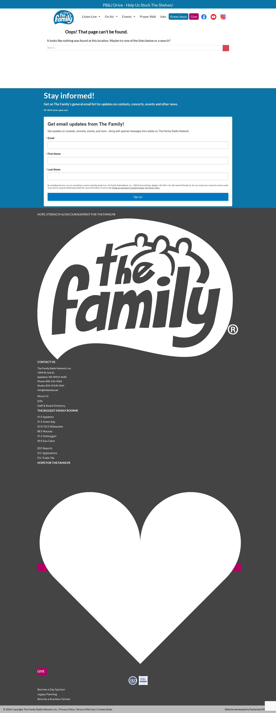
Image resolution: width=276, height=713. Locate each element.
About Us (43, 396)
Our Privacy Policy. (152, 187)
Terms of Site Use (85, 709)
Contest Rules (104, 709)
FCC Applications (47, 453)
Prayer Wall (148, 16)
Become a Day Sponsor (51, 689)
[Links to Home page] (138, 288)
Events (127, 16)
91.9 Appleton (45, 417)
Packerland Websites (261, 709)
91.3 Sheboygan (46, 436)
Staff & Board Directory (51, 405)
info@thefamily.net (47, 389)
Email (51, 138)
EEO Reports (44, 448)
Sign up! (138, 196)
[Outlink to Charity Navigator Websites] (138, 680)
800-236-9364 (54, 381)
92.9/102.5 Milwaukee (50, 426)
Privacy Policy (67, 709)
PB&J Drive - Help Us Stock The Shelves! (138, 5)
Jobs (163, 16)
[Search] (226, 48)
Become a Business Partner (53, 699)
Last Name (54, 169)
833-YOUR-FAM (55, 385)
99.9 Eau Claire (46, 441)
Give (194, 16)
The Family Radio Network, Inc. (40, 709)
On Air (109, 16)
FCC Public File (45, 458)
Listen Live (89, 16)
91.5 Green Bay (46, 421)
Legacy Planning (47, 694)
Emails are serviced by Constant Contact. (128, 187)
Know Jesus (178, 16)
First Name (54, 154)
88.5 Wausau (45, 431)
